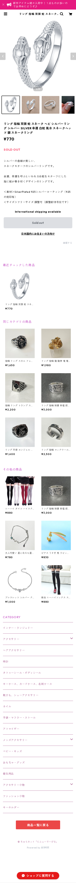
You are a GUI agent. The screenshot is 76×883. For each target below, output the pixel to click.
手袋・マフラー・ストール (19, 717)
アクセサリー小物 (14, 785)
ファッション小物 (14, 796)
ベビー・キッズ (12, 751)
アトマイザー (11, 729)
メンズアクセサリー (15, 740)
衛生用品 (8, 773)
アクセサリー (11, 639)
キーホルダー (11, 807)
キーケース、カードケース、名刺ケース (27, 684)
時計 (5, 661)
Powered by (34, 847)
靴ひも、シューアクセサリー (20, 695)
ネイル (7, 706)
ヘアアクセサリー (14, 650)
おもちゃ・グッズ (14, 762)
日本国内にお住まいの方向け (38, 233)
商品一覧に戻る (38, 825)
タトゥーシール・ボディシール (22, 672)
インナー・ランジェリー (18, 628)
